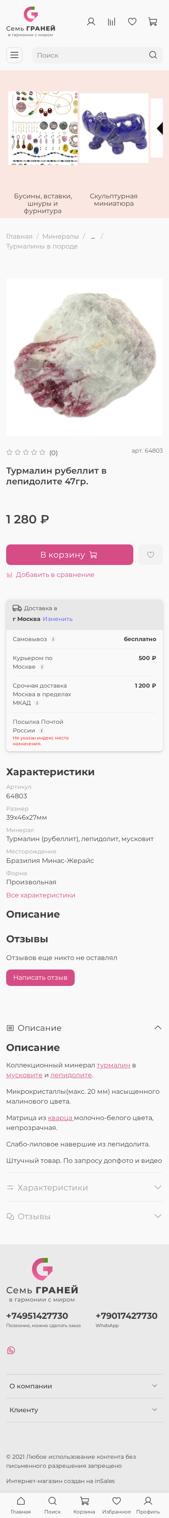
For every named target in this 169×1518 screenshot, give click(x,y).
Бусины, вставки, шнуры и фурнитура (43, 203)
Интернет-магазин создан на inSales (60, 1481)
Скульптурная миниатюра (114, 199)
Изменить (58, 619)
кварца (61, 1118)
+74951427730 (37, 1316)
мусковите (24, 1075)
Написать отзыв (40, 977)
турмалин (113, 1065)
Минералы (60, 236)
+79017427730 (127, 1316)
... (93, 236)
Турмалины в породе (42, 246)
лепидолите (71, 1075)
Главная (19, 236)
